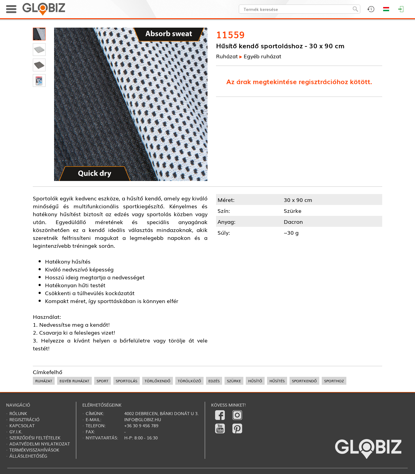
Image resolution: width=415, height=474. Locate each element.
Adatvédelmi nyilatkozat (39, 444)
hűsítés (277, 381)
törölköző (189, 381)
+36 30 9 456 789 (141, 425)
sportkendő (304, 381)
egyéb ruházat (74, 381)
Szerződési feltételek (34, 438)
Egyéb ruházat (262, 56)
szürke (234, 381)
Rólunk (18, 413)
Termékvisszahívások (34, 450)
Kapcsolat (22, 425)
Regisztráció (24, 419)
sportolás (126, 381)
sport (102, 381)
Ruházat (227, 56)
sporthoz (334, 381)
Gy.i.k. (15, 431)
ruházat (43, 381)
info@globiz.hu (142, 419)
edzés (214, 381)
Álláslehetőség (28, 456)
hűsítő (255, 381)
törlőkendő (157, 381)
